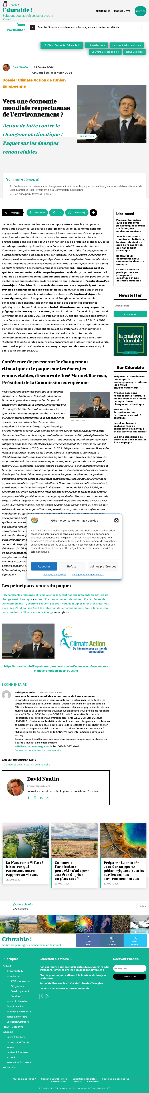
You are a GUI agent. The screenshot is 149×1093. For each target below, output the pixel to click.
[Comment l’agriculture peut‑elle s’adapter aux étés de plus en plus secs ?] (74, 840)
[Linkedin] (41, 797)
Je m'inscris (130, 976)
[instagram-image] (9, 924)
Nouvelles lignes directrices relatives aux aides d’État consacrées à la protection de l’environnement (55, 605)
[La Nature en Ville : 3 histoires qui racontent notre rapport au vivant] (26, 840)
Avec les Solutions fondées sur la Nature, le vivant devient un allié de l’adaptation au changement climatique (130, 243)
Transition (87, 136)
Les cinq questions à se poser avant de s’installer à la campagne (130, 439)
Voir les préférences (103, 566)
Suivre (142, 906)
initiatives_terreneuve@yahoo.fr (33, 746)
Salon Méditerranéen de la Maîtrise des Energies (71, 983)
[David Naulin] (7, 67)
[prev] (138, 27)
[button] (116, 520)
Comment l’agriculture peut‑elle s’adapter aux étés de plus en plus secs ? (72, 870)
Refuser (72, 566)
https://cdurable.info (38, 786)
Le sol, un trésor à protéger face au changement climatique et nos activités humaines (128, 275)
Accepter (44, 566)
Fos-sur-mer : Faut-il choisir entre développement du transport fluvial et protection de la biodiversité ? (74, 968)
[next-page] (47, 996)
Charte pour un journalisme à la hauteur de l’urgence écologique (73, 976)
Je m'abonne (130, 314)
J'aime (88, 935)
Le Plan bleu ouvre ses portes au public (64, 988)
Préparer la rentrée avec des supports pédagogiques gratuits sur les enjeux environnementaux (130, 225)
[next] (144, 27)
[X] (47, 797)
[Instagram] (34, 797)
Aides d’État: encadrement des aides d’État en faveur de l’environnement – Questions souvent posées (54, 601)
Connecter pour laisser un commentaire (38, 750)
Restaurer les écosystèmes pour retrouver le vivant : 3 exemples (130, 260)
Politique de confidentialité (88, 574)
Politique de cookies (54, 574)
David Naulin (20, 67)
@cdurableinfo (23, 904)
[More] (93, 212)
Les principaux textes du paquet (33, 193)
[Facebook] (28, 797)
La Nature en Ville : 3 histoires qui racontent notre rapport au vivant (24, 868)
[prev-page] (41, 996)
